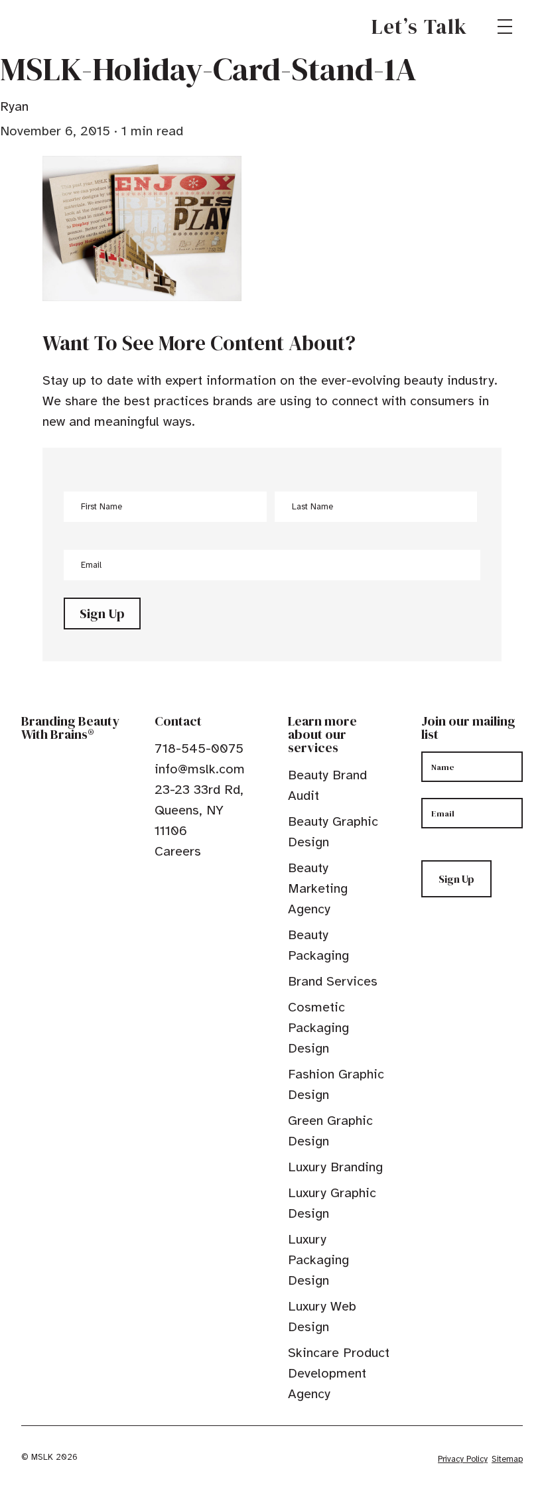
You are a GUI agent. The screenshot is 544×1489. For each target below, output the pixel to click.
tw (181, 881)
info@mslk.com (200, 769)
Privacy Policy (463, 1459)
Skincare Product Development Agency (338, 1373)
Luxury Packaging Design (318, 1260)
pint (202, 881)
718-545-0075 (199, 748)
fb (161, 881)
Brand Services (332, 981)
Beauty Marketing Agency (318, 888)
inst (222, 881)
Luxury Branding (335, 1167)
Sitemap (507, 1459)
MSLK (69, 26)
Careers (178, 851)
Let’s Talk (420, 26)
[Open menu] (505, 26)
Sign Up (102, 613)
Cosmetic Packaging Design (318, 1028)
